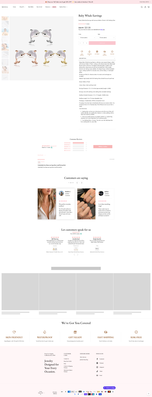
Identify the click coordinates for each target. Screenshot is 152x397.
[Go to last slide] (77, 183)
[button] (82, 24)
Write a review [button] (103, 146)
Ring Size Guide (67, 361)
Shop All (22, 7)
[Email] (98, 375)
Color (80, 34)
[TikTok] (98, 371)
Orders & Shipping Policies (68, 367)
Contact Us (66, 359)
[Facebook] (98, 359)
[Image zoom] (41, 48)
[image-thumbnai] (5, 16)
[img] (41, 159)
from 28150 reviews (75, 234)
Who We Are (83, 357)
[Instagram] (98, 367)
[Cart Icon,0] (148, 7)
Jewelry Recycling (84, 359)
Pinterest (101, 363)
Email (101, 375)
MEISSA (55, 393)
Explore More (63, 7)
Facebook (102, 359)
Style (99, 34)
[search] (141, 7)
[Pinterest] (98, 363)
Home (14, 7)
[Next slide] (81, 183)
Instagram (102, 367)
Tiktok (101, 371)
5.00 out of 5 (53, 146)
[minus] (80, 43)
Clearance (47, 7)
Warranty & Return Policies (68, 370)
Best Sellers (30, 7)
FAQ (65, 363)
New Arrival (39, 7)
